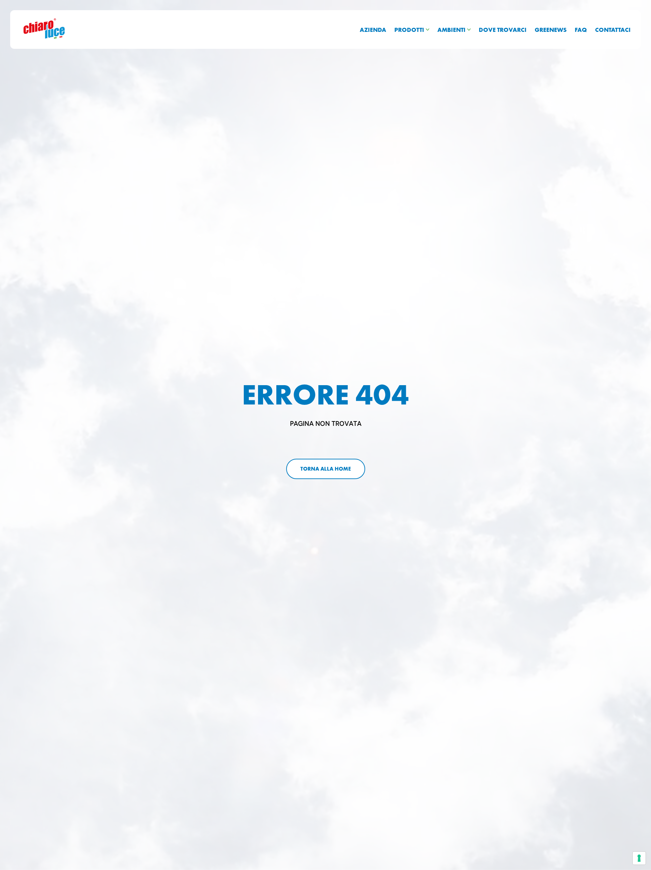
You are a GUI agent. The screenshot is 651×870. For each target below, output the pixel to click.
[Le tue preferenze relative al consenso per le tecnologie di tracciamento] (639, 858)
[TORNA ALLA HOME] (325, 468)
